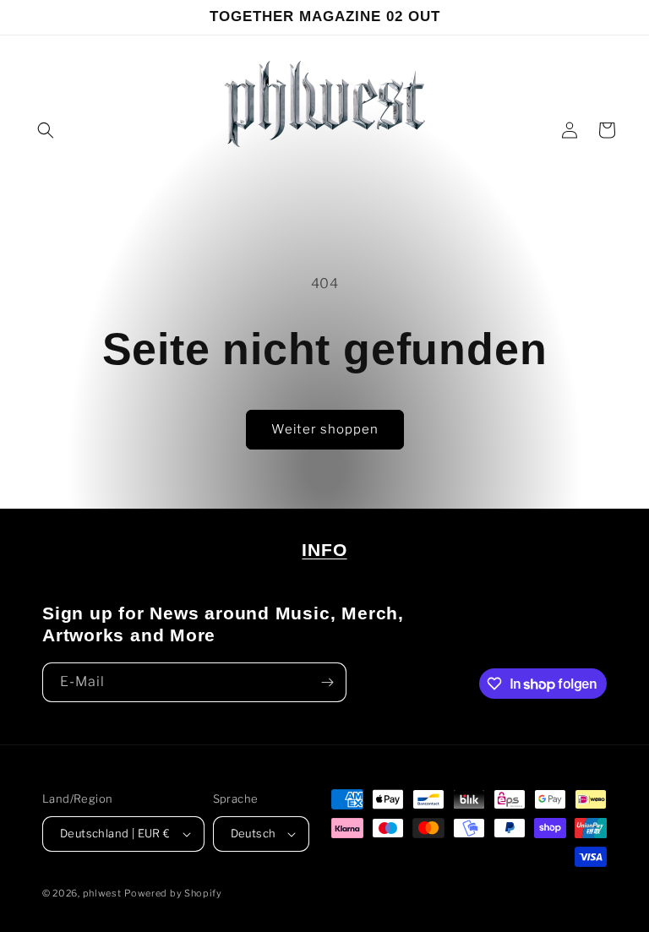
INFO (324, 549)
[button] (45, 130)
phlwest (102, 893)
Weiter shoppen (325, 429)
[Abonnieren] (327, 682)
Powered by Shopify (173, 893)
